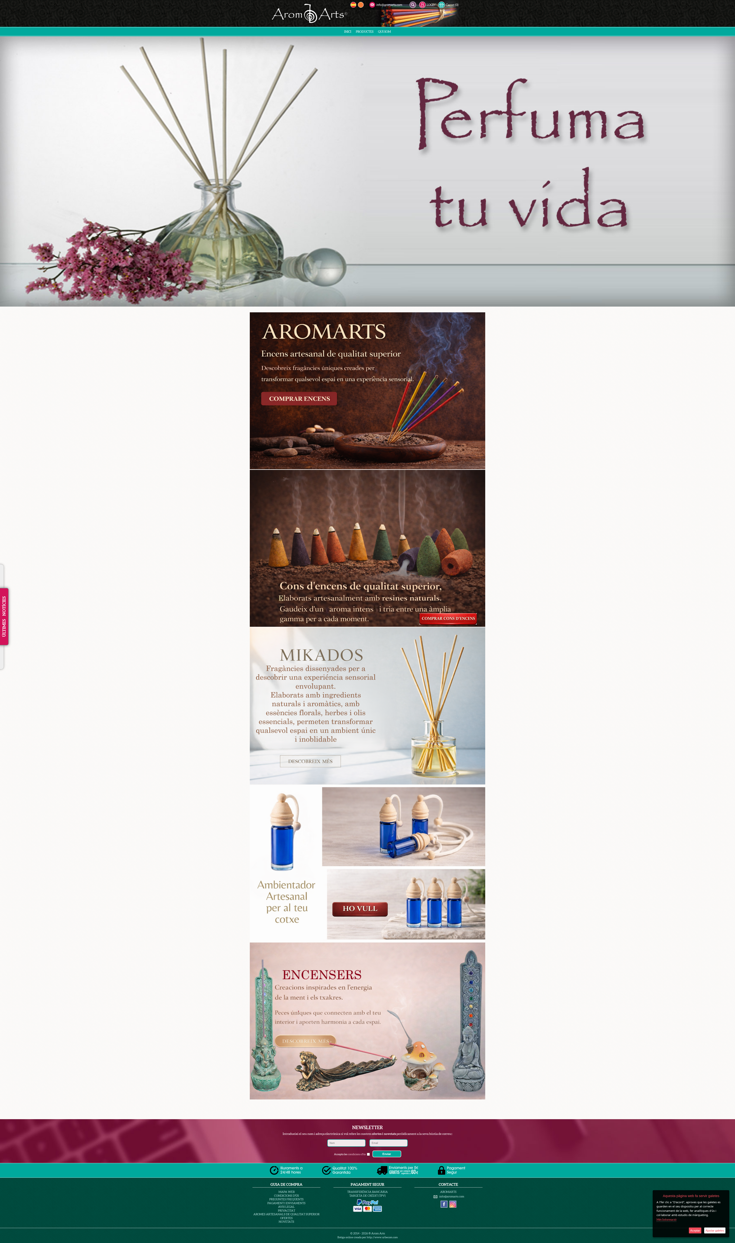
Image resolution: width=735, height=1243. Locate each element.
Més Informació (666, 1219)
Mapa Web (286, 1191)
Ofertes (286, 1218)
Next (730, 171)
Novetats (286, 1221)
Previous (4, 171)
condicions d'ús (357, 1154)
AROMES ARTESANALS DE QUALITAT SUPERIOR (286, 1214)
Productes (364, 31)
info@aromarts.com (451, 1196)
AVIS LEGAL (286, 1206)
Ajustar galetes (715, 1230)
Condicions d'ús (286, 1195)
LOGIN (431, 4)
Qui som (384, 31)
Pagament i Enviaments (286, 1203)
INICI (347, 31)
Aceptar (695, 1230)
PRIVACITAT (286, 1210)
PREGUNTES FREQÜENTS (286, 1199)
